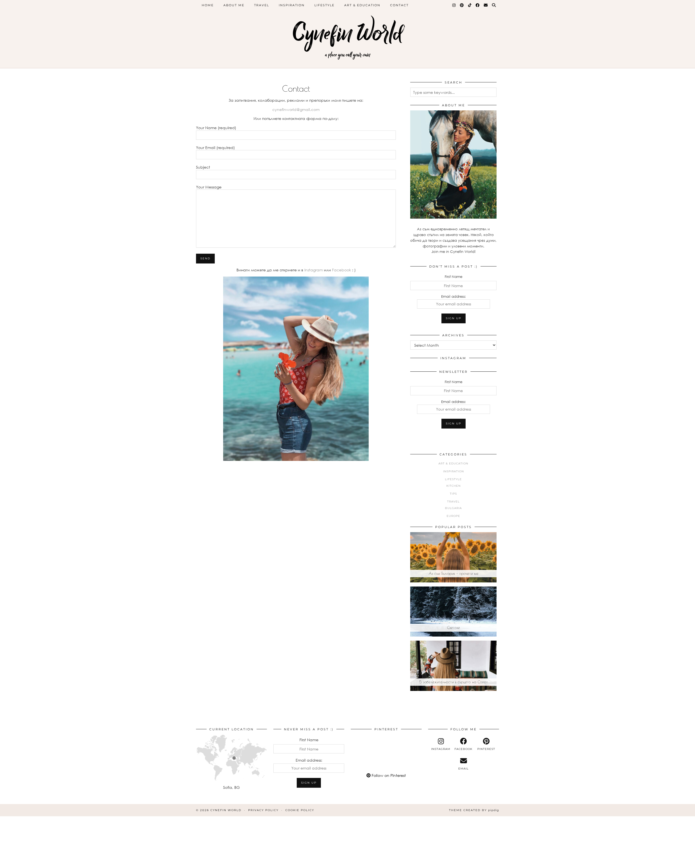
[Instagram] (454, 5)
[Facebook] (478, 5)
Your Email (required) (215, 147)
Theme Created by (474, 810)
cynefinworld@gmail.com (296, 109)
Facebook (342, 270)
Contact (399, 5)
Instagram (313, 270)
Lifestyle (324, 5)
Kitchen (453, 486)
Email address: (453, 296)
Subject (203, 167)
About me (233, 5)
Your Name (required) (216, 127)
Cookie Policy (299, 810)
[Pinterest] (462, 5)
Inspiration (292, 5)
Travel (261, 5)
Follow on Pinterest (388, 775)
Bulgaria (453, 508)
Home (208, 5)
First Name (453, 276)
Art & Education (362, 5)
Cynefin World (347, 33)
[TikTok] (470, 5)
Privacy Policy (263, 810)
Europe (453, 516)
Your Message (209, 187)
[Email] (486, 5)
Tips (453, 493)
